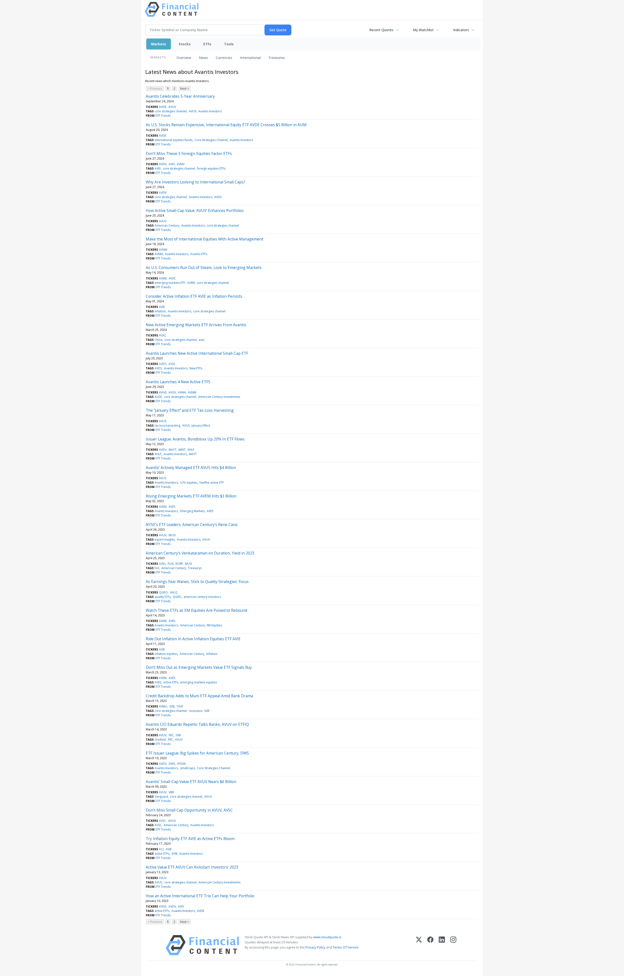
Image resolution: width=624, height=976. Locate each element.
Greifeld (160, 739)
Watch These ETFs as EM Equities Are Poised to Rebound (196, 610)
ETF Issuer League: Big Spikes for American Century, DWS (197, 753)
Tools (229, 44)
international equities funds (173, 140)
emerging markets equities (198, 682)
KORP (179, 564)
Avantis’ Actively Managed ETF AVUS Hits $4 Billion (191, 467)
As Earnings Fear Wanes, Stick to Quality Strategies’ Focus (197, 581)
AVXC (172, 278)
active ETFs (170, 682)
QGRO (163, 592)
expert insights (165, 539)
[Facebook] (430, 945)
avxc (202, 340)
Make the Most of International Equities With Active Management (204, 239)
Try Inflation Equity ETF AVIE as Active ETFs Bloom (190, 838)
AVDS (162, 364)
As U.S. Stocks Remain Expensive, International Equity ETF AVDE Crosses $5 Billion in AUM (226, 124)
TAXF (179, 706)
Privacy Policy (315, 947)
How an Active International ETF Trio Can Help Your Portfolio (200, 896)
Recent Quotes (381, 30)
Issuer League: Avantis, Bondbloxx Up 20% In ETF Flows (195, 439)
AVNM (163, 250)
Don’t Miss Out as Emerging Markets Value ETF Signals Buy (199, 667)
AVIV (172, 164)
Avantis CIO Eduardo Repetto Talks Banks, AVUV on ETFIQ (197, 724)
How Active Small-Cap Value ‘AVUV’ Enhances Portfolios (195, 210)
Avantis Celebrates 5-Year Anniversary (180, 96)
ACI (161, 849)
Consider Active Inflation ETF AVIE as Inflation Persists (194, 296)
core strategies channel (171, 111)
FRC (171, 735)
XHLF (190, 450)
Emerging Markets (192, 511)
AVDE (162, 107)
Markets (158, 44)
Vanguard (161, 796)
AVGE (162, 392)
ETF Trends (163, 116)
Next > (184, 88)
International (250, 57)
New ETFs (195, 368)
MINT (181, 450)
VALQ (173, 592)
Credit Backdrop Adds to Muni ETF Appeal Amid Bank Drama (199, 696)
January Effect (201, 425)
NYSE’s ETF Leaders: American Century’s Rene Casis (192, 524)
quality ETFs (163, 597)
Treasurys (195, 568)
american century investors (202, 597)
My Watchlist (423, 30)
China (158, 340)
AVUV (172, 107)
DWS (172, 764)
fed (157, 568)
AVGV (172, 392)
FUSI (171, 564)
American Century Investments (219, 397)
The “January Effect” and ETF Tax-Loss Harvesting (190, 410)
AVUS (162, 421)
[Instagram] (453, 945)
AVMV (181, 164)
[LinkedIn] (442, 945)
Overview (183, 57)
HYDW (181, 764)
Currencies (224, 57)
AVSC (172, 364)
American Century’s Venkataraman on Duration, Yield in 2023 (200, 553)
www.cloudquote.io (327, 937)
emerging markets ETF (170, 283)
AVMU (163, 706)
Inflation (160, 311)
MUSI (172, 535)
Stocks (185, 44)
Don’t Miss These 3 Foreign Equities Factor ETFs (189, 153)
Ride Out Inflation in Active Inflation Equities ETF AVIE (193, 638)
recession (195, 711)
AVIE (162, 307)
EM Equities (214, 625)
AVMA (182, 392)
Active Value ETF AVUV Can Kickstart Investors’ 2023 (192, 867)
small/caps (187, 768)
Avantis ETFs (198, 254)
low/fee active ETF (211, 482)
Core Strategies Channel (211, 140)
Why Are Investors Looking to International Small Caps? (195, 182)
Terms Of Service (345, 947)
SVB (172, 706)
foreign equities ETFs (211, 168)
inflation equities (166, 654)
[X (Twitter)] (419, 945)
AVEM (162, 278)
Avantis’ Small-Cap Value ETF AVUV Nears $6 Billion (191, 781)
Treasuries (276, 57)
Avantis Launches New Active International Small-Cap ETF (197, 353)
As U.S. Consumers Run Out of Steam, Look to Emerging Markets (204, 267)
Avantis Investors (210, 111)
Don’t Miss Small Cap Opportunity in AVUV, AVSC (189, 810)
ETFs (207, 44)
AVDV (162, 164)
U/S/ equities (188, 482)
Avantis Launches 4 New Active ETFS (178, 381)
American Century (167, 225)
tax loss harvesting (167, 425)
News (203, 57)
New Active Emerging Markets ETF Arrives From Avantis (196, 324)
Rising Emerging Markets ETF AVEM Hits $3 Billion (191, 496)
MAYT (172, 450)
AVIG (162, 564)
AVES (172, 507)
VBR (171, 792)
